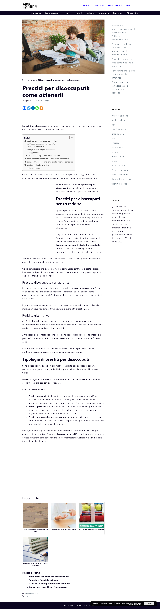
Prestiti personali (31, 594)
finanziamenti (118, 134)
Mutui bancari (90, 13)
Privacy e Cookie (115, 5)
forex (114, 138)
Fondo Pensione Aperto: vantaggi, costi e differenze (123, 74)
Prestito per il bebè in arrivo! (37, 165)
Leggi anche (34, 153)
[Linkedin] (33, 108)
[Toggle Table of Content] (70, 137)
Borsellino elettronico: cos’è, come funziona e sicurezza (122, 63)
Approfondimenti (35, 13)
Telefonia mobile (132, 13)
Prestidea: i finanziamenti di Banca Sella (49, 576)
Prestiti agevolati (120, 170)
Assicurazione (104, 13)
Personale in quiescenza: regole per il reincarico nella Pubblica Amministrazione (123, 32)
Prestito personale (51, 13)
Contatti (87, 5)
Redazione (99, 5)
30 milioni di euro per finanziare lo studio (42, 155)
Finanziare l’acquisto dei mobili (44, 580)
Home (32, 80)
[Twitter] (29, 108)
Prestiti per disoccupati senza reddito (41, 141)
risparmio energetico (121, 179)
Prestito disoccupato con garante (42, 144)
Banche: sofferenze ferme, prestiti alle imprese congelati (49, 162)
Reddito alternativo (36, 147)
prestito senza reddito (55, 262)
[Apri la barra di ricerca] (135, 5)
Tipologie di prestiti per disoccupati (40, 149)
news (114, 161)
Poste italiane (117, 13)
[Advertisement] (63, 116)
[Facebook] (24, 108)
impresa (116, 143)
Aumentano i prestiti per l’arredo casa (48, 587)
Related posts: (35, 168)
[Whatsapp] (37, 108)
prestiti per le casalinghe (53, 258)
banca (115, 124)
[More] (41, 108)
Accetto (149, 604)
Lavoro (67, 13)
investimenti (117, 147)
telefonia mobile (119, 183)
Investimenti (78, 13)
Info (128, 5)
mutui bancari (118, 156)
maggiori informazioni (134, 603)
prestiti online (30, 596)
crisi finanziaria (119, 129)
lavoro (115, 152)
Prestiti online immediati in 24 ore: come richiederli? (47, 159)
